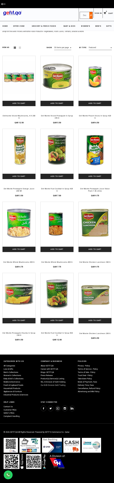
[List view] (20, 48)
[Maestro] (14, 461)
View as (5, 47)
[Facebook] (43, 408)
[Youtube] (57, 408)
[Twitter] (50, 408)
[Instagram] (65, 408)
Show (49, 48)
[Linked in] (72, 408)
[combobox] (84, 15)
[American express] (71, 445)
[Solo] (36, 461)
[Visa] (30, 445)
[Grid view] (15, 48)
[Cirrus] (57, 461)
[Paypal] (11, 445)
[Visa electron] (91, 445)
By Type (82, 48)
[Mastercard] (52, 445)
